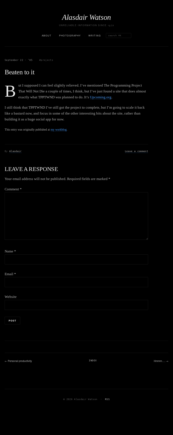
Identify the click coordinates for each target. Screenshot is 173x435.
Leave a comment (136, 151)
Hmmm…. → (161, 361)
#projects (46, 60)
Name (10, 251)
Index (93, 360)
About (46, 35)
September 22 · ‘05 (18, 60)
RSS (107, 399)
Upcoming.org (100, 97)
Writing (94, 35)
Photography (70, 35)
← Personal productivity (18, 361)
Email (10, 274)
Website (11, 297)
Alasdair (15, 151)
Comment (13, 189)
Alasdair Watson (86, 17)
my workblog (59, 129)
